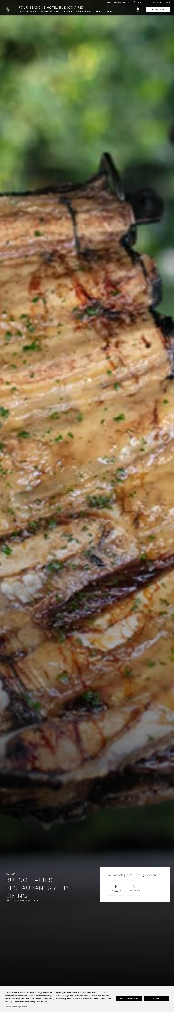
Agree (156, 998)
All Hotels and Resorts (118, 2)
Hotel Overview (27, 12)
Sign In (140, 2)
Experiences (83, 12)
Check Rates (158, 9)
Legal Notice (22, 1006)
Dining (98, 12)
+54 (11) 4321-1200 (15, 900)
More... (110, 12)
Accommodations (50, 12)
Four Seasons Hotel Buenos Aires (51, 7)
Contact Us (32, 900)
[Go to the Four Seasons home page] (8, 9)
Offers (68, 12)
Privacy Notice (11, 1006)
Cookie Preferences (129, 998)
